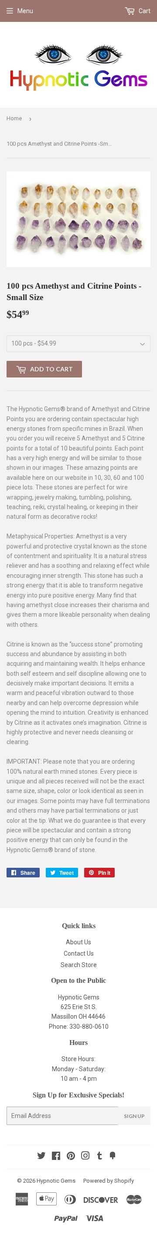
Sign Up (134, 1116)
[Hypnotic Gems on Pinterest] (70, 1156)
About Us (78, 942)
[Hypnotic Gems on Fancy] (112, 1156)
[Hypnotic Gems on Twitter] (41, 1156)
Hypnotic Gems (56, 1180)
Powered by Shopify (108, 1180)
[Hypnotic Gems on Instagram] (85, 1156)
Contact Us (79, 953)
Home (14, 118)
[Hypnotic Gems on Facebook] (56, 1156)
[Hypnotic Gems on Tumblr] (100, 1156)
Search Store (79, 964)
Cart (143, 10)
